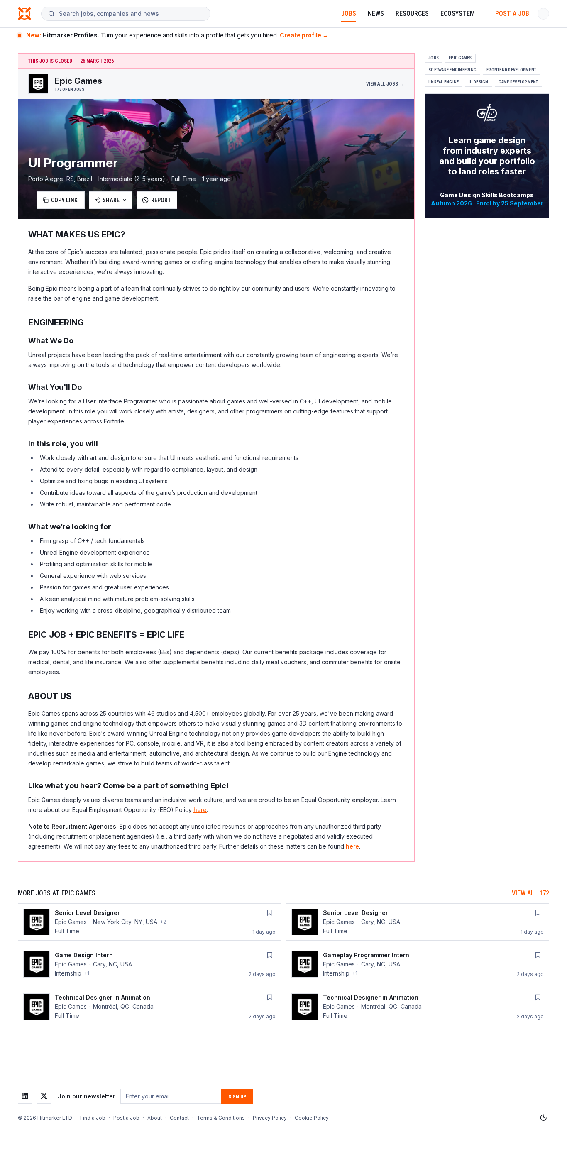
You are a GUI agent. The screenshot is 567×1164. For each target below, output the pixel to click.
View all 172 (530, 893)
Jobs (348, 13)
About (154, 1118)
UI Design (478, 82)
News (376, 13)
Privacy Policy (270, 1118)
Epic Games (460, 58)
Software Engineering (452, 70)
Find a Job (92, 1118)
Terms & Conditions (221, 1118)
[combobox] (131, 14)
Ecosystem (457, 13)
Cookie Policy (312, 1118)
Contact (179, 1118)
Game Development (518, 82)
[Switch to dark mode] (543, 1118)
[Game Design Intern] (149, 964)
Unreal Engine (443, 82)
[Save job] (270, 913)
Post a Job (512, 13)
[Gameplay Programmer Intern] (417, 964)
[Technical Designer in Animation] (149, 1006)
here (200, 809)
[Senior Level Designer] (149, 922)
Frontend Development (511, 70)
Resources (412, 13)
